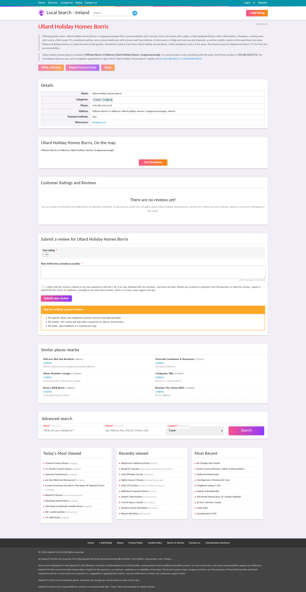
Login (247, 2)
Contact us (91, 2)
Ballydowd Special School (138, 491)
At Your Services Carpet (209, 502)
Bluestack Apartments (61, 501)
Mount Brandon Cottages (57, 373)
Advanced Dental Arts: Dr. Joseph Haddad (219, 497)
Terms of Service (175, 543)
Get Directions (153, 162)
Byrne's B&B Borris (54, 388)
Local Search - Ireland (68, 12)
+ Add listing (257, 13)
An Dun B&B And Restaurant (65, 480)
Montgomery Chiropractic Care (213, 480)
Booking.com (99, 122)
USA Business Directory (217, 543)
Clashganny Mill (164, 373)
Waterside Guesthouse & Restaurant (175, 359)
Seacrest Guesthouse (61, 474)
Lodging (107, 99)
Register (263, 2)
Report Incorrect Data (82, 67)
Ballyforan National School (139, 463)
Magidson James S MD (209, 485)
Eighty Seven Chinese (142, 480)
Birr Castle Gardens (61, 512)
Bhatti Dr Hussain (147, 469)
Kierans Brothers (136, 513)
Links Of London (143, 485)
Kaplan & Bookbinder (208, 491)
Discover (53, 2)
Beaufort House (63, 495)
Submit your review (56, 298)
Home (41, 2)
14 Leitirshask (57, 517)
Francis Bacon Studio (138, 502)
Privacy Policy (136, 543)
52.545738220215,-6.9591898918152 (180, 59)
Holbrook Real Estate (208, 474)
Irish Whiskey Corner (137, 474)
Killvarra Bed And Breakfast (59, 359)
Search (246, 431)
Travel (96, 99)
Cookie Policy (155, 543)
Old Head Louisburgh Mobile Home (68, 506)
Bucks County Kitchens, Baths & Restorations (220, 469)
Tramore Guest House (61, 463)
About (78, 2)
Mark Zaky (202, 508)
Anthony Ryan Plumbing (139, 508)
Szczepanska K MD (206, 513)
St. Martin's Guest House (63, 469)
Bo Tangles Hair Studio (208, 463)
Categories (66, 2)
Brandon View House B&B (170, 388)
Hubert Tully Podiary (139, 497)
